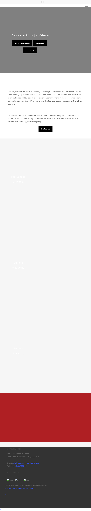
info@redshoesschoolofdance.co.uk (26, 463)
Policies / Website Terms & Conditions (19, 488)
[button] (86, 5)
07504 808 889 (21, 466)
